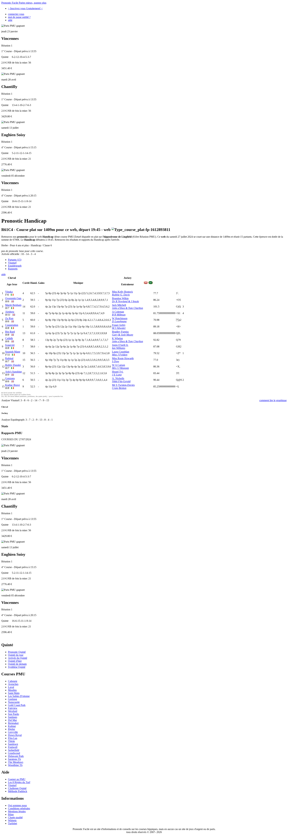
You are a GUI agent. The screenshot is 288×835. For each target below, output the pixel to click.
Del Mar (12, 720)
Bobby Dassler (13, 365)
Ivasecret (9, 345)
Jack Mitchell (119, 305)
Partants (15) (14, 259)
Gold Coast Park (17, 705)
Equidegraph (15, 265)
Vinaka (9, 291)
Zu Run (9, 318)
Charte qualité (15, 817)
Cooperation (11, 325)
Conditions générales (19, 808)
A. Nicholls (118, 378)
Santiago (12, 717)
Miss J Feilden (119, 354)
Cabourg (12, 681)
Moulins (12, 690)
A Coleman (118, 311)
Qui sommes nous (17, 805)
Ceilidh (9, 338)
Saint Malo (14, 693)
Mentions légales (17, 811)
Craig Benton (119, 388)
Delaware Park (16, 756)
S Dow (115, 361)
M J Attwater (119, 328)
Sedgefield (13, 750)
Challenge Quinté (17, 788)
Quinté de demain (17, 664)
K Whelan (117, 338)
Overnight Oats (13, 298)
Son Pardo (13, 714)
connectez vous (16, 14)
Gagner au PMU (17, 779)
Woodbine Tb (15, 765)
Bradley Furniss (120, 331)
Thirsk (11, 741)
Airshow (9, 311)
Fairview (12, 708)
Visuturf (12, 262)
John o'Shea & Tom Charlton (127, 308)
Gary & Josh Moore (122, 334)
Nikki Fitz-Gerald (121, 381)
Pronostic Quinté (17, 652)
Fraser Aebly (119, 325)
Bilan (11, 814)
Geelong (12, 699)
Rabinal (9, 358)
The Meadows (15, 762)
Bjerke (11, 729)
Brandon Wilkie (120, 298)
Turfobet (12, 823)
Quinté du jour (15, 655)
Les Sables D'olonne (19, 696)
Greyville (13, 732)
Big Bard (10, 331)
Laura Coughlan (120, 351)
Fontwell (12, 747)
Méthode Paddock (17, 791)
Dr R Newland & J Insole (125, 301)
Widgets (12, 820)
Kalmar (12, 726)
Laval (11, 687)
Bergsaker (13, 723)
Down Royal (15, 735)
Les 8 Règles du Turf (19, 782)
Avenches (13, 684)
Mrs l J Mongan (120, 368)
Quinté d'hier (15, 661)
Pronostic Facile (23, 2)
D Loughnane (119, 321)
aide (10, 20)
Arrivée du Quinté (17, 658)
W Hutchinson (119, 318)
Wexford (12, 711)
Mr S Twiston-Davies (123, 385)
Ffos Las (12, 738)
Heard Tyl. (117, 371)
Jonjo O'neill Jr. (120, 345)
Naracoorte (14, 702)
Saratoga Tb (14, 759)
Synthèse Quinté (16, 667)
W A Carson (118, 365)
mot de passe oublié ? (19, 17)
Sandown (13, 744)
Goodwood (14, 753)
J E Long (117, 374)
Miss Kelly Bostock (122, 291)
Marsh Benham (13, 305)
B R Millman (119, 314)
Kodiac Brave (12, 385)
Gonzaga (10, 378)
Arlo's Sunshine (13, 371)
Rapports (13, 268)
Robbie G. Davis (121, 294)
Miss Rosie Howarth (123, 358)
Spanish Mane (12, 351)
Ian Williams (118, 348)
